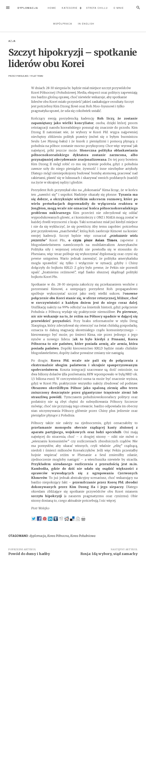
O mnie (118, 7)
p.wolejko (22, 76)
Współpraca (62, 23)
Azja (12, 41)
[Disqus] (73, 611)
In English (86, 23)
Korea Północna (58, 536)
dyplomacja (37, 536)
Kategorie (70, 7)
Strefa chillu (97, 7)
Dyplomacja (27, 7)
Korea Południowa (82, 536)
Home (52, 7)
